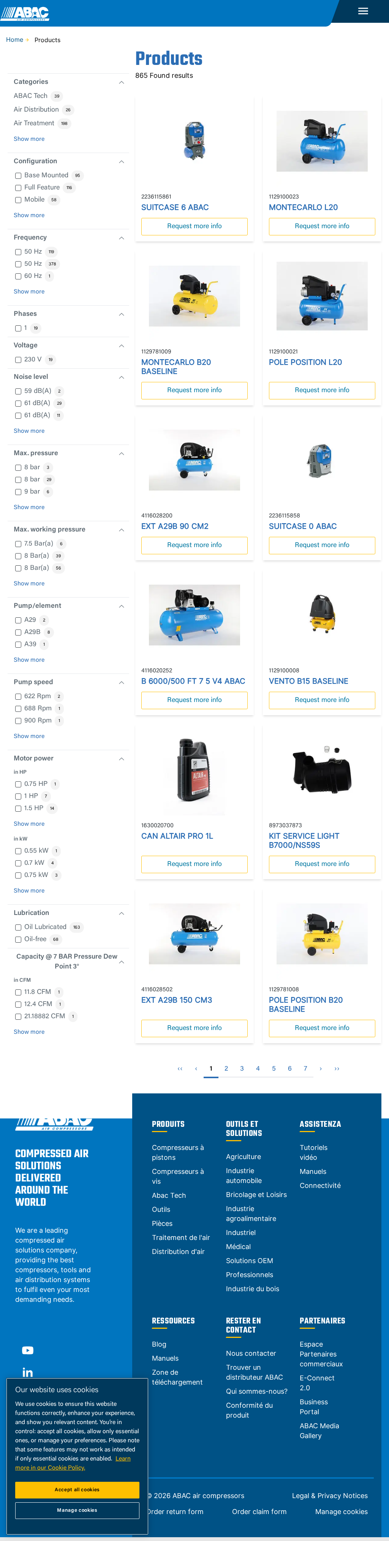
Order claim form (259, 1511)
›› (337, 1069)
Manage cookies (341, 1511)
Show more (29, 139)
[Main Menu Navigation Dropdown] (363, 11)
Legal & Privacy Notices (330, 1495)
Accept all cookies (77, 1489)
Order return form (175, 1511)
